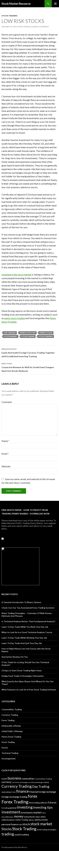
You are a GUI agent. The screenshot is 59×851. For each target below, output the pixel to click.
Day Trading (10, 333)
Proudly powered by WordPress (14, 847)
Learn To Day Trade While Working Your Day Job (24, 637)
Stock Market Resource (16, 3)
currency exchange (20, 782)
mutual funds (29, 817)
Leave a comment (40, 26)
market (37, 812)
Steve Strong (24, 26)
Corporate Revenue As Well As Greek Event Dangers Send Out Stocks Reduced (28, 367)
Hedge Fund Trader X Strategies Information (23, 676)
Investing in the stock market (16, 274)
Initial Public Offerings (12, 731)
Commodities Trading (12, 709)
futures (52, 802)
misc (44, 813)
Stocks (5, 747)
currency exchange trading (38, 782)
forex (32, 796)
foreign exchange (47, 791)
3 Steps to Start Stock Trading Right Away (22, 670)
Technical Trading (10, 753)
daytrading (6, 792)
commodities (28, 778)
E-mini (13, 792)
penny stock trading (14, 318)
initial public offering (11, 725)
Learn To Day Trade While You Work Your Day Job (25, 627)
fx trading (5, 808)
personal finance (10, 824)
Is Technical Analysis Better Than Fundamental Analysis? (28, 621)
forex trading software (38, 803)
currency (6, 782)
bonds (4, 779)
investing (25, 807)
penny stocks (46, 333)
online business (8, 820)
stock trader (27, 336)
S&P (20, 825)
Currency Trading (10, 715)
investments (27, 812)
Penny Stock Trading (11, 736)
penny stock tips (28, 333)
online (43, 817)
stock (26, 824)
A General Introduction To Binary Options (21, 602)
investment (11, 812)
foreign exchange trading (14, 796)
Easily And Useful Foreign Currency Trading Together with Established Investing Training (28, 353)
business (14, 778)
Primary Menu (55, 3)
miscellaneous (7, 817)
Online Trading (21, 820)
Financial (33, 791)
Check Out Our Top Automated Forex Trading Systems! (28, 607)
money (18, 816)
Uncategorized (8, 758)
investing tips (43, 807)
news (37, 817)
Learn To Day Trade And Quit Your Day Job (22, 643)
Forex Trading (8, 720)
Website (6, 466)
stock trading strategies (46, 829)
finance (22, 791)
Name (5, 440)
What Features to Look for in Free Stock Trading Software (29, 689)
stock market (10, 336)
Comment (7, 401)
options (31, 820)
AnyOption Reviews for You (15, 657)
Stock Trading (9, 16)
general (13, 807)
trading (8, 834)
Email (5, 453)
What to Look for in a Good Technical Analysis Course (27, 632)
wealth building (22, 834)
